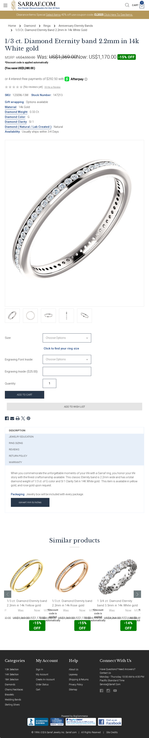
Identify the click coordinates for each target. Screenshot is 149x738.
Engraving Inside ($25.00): (21, 371)
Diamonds (10, 684)
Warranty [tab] (15, 462)
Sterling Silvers (12, 704)
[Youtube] (115, 691)
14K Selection (12, 674)
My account (42, 674)
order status (42, 684)
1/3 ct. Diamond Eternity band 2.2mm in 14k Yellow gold (27, 603)
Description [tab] (17, 430)
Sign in (39, 669)
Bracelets (9, 694)
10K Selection (12, 669)
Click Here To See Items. (118, 14)
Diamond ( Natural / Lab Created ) (28, 127)
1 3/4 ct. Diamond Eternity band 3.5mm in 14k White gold (117, 603)
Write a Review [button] (52, 87)
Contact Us (105, 673)
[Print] (18, 418)
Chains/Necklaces (14, 689)
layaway (73, 674)
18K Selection (12, 679)
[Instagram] (109, 691)
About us (73, 669)
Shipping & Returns (79, 679)
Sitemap (73, 689)
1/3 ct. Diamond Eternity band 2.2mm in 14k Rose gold (72, 603)
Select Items (53, 14)
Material (10, 107)
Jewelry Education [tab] (21, 436)
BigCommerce (80, 716)
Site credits (112, 732)
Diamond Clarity (16, 122)
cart (38, 689)
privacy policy (76, 684)
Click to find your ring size (61, 348)
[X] (23, 418)
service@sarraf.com (110, 684)
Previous (8, 594)
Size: (8, 338)
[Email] (12, 418)
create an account (45, 679)
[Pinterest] (28, 418)
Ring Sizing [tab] (16, 443)
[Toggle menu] (5, 5)
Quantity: (10, 383)
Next (137, 594)
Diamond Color (15, 117)
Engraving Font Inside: (19, 359)
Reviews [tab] (14, 449)
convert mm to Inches (30, 502)
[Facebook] (7, 418)
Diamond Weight (16, 112)
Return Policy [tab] (18, 455)
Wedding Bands (13, 699)
